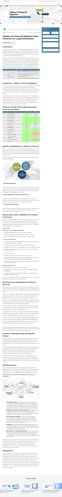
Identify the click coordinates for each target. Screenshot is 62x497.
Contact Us (48, 1)
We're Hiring (54, 1)
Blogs (40, 1)
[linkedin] (5, 1)
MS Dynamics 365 (54, 492)
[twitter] (7, 1)
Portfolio (43, 1)
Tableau (9, 58)
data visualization (23, 85)
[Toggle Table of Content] (13, 43)
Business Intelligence (11, 29)
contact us (11, 466)
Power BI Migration (12, 148)
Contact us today (13, 445)
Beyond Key (5, 222)
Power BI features (11, 355)
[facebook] (8, 1)
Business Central (3, 492)
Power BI (10, 59)
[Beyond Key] (5, 3)
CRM (7, 492)
